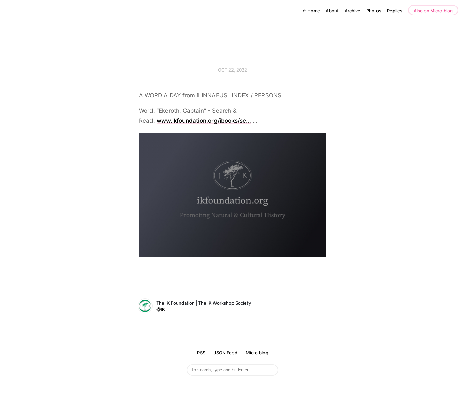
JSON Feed (225, 352)
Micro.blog (257, 352)
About (332, 10)
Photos (373, 10)
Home (311, 10)
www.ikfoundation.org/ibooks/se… (204, 120)
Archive (352, 10)
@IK (160, 309)
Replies (394, 10)
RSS (201, 352)
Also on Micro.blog (433, 10)
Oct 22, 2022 (232, 70)
